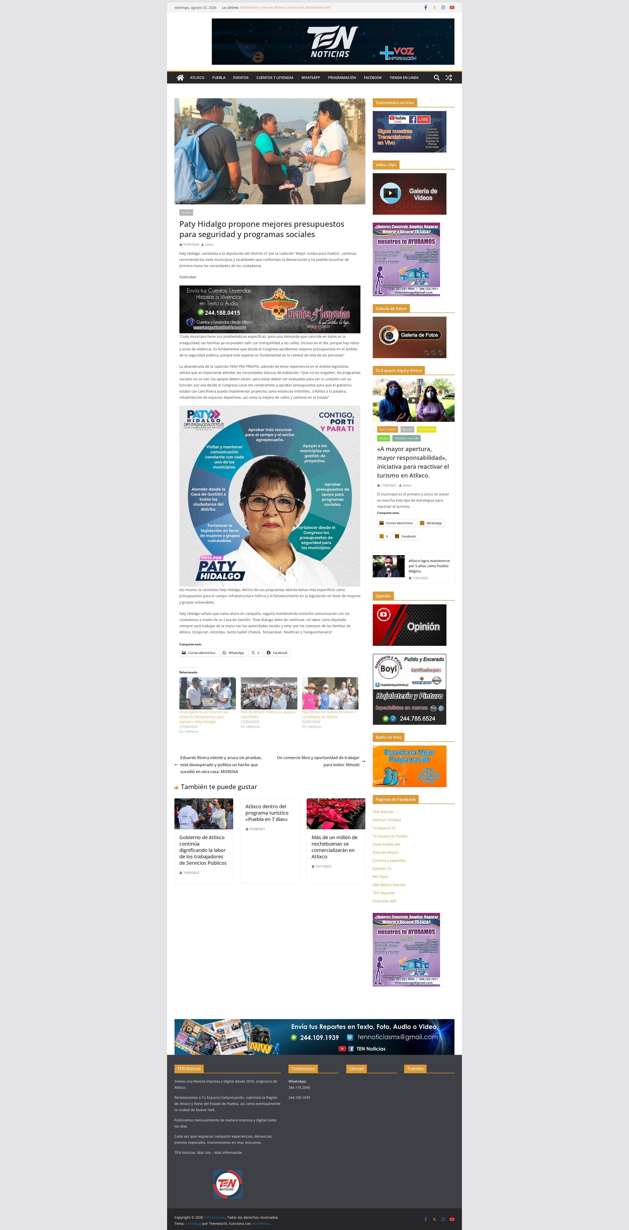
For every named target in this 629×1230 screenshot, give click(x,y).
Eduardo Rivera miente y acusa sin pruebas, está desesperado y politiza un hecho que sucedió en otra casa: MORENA (221, 765)
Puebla (218, 77)
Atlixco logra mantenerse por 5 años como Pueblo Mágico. (429, 565)
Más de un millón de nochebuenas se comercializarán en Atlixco (334, 847)
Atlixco (197, 77)
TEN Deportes (384, 893)
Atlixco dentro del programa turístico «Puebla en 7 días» (266, 812)
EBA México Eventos (389, 884)
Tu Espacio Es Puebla (390, 836)
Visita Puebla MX (386, 844)
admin (209, 244)
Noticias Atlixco (385, 852)
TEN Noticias (383, 811)
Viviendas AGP (384, 901)
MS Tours (380, 876)
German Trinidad (387, 820)
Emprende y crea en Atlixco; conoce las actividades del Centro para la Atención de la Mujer (285, 10)
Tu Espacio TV (384, 828)
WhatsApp (310, 77)
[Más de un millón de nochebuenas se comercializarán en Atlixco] (336, 802)
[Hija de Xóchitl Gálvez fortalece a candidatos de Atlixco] (330, 693)
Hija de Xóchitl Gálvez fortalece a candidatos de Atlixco (329, 714)
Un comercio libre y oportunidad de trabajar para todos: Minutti (318, 761)
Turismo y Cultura (406, 438)
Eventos (241, 77)
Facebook (373, 77)
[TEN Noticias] (180, 78)
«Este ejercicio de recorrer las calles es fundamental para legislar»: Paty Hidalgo (203, 716)
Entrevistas (426, 429)
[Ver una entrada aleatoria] (449, 78)
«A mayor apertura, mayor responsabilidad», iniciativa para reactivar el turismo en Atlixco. (413, 462)
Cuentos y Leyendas (275, 77)
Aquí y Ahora (387, 429)
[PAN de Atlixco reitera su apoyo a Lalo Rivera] (269, 693)
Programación (342, 77)
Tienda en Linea (404, 77)
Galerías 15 (382, 868)
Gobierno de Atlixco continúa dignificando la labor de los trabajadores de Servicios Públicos (203, 850)
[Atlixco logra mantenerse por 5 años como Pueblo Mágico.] (389, 569)
